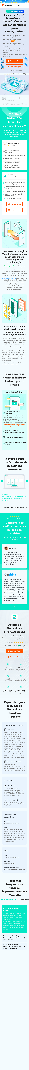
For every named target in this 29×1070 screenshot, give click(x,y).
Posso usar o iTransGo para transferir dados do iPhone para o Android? (12, 938)
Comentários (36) (19, 74)
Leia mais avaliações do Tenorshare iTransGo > (14, 538)
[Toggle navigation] (25, 5)
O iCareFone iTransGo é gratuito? (11, 909)
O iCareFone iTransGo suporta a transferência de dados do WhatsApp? (12, 946)
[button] (27, 481)
